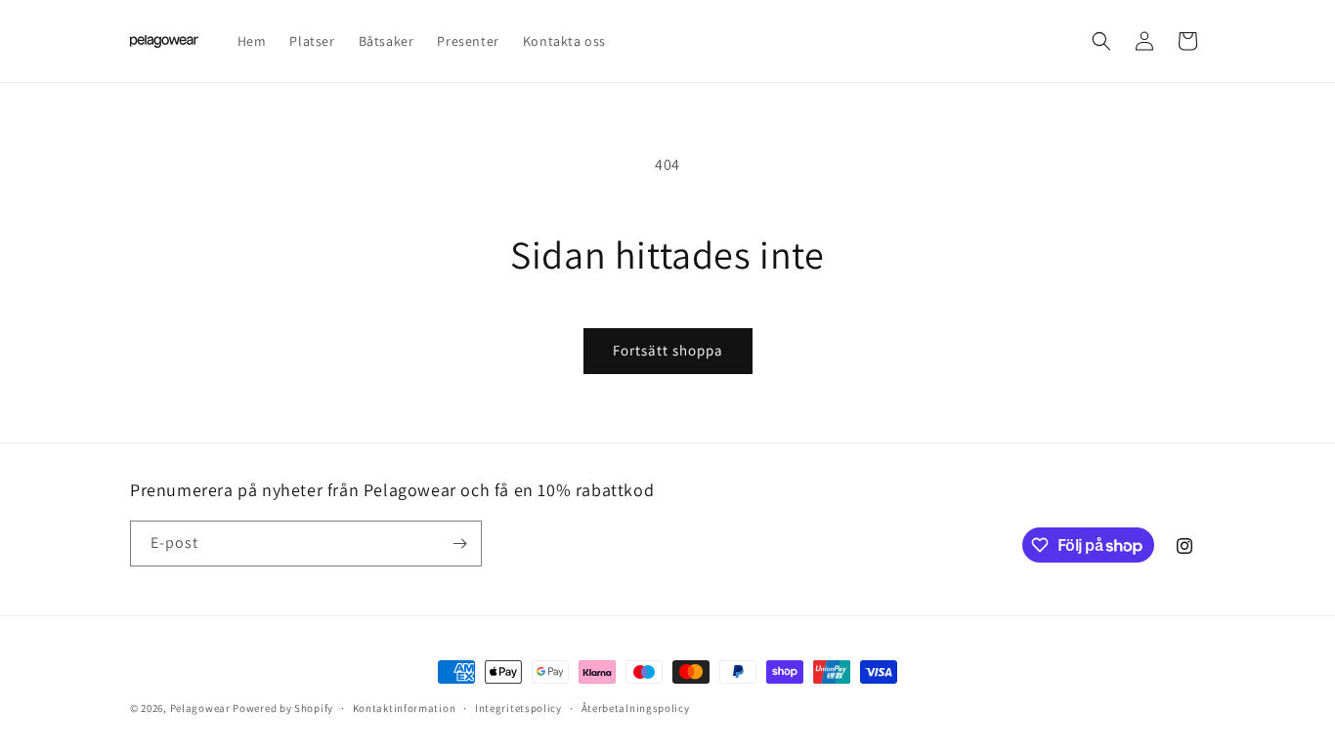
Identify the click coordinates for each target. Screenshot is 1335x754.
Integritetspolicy (518, 708)
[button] (1101, 41)
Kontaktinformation (404, 708)
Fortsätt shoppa (668, 350)
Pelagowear (200, 708)
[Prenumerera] (459, 543)
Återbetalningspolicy (635, 708)
